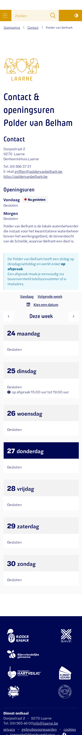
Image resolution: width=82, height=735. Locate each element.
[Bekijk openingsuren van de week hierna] (74, 316)
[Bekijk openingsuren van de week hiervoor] (8, 316)
